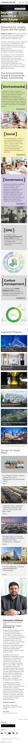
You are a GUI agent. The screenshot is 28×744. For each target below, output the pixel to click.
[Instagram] (17, 733)
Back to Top (22, 719)
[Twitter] (6, 733)
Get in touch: (10, 712)
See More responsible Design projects (16, 445)
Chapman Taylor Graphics (8, 741)
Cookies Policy (10, 8)
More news (23, 578)
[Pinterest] (13, 733)
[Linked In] (2, 733)
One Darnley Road (9, 742)
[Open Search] (20, 3)
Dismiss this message (20, 8)
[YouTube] (9, 733)
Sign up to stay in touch (8, 725)
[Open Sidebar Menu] (26, 2)
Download (20, 109)
